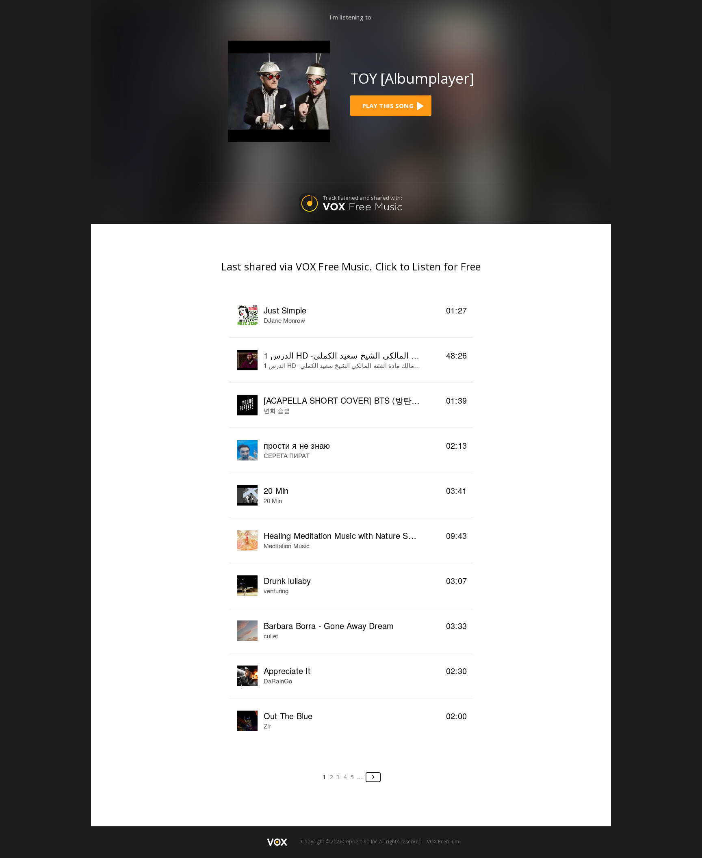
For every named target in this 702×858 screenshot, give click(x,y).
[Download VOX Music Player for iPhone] (279, 90)
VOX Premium (443, 841)
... (360, 777)
